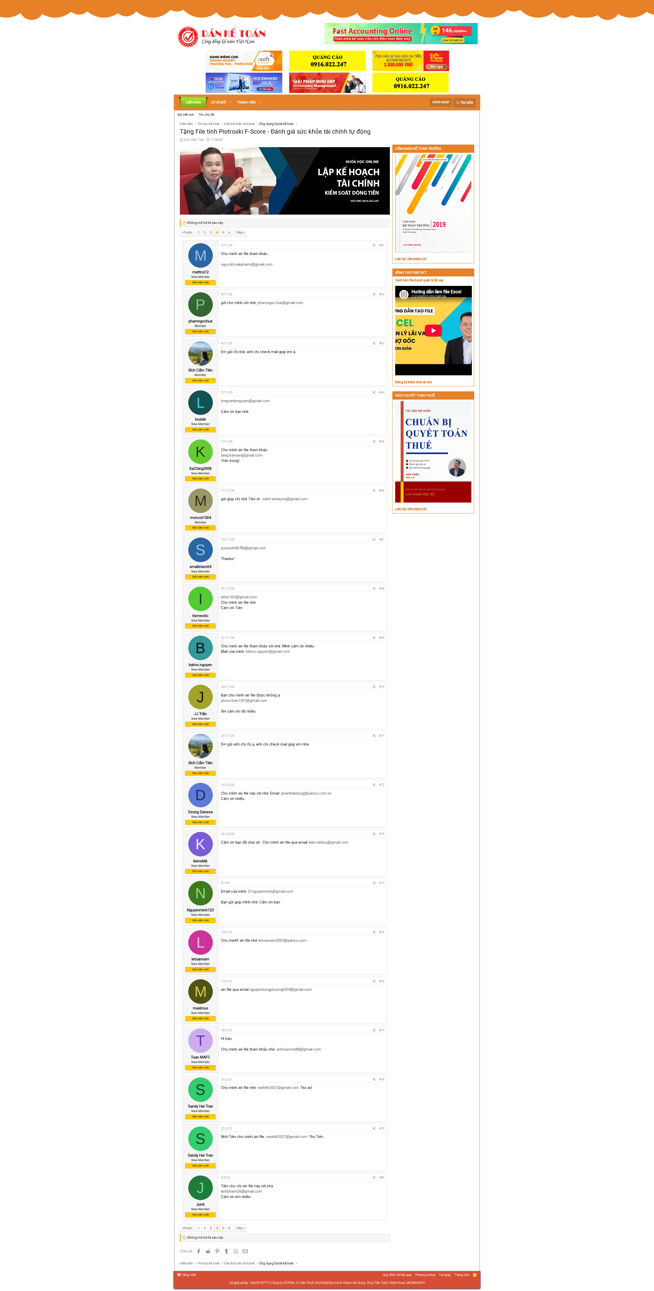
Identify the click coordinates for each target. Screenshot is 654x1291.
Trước (188, 232)
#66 (381, 490)
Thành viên (246, 102)
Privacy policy (425, 1275)
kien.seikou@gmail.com (328, 842)
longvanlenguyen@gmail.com (245, 401)
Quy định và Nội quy (397, 1275)
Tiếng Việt (188, 1275)
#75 (381, 932)
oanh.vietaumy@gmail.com (285, 499)
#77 (381, 1030)
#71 (381, 736)
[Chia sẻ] (374, 245)
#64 (381, 392)
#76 (381, 981)
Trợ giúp (445, 1275)
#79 (381, 1128)
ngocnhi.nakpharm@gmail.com (247, 264)
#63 (381, 343)
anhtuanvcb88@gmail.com (298, 1049)
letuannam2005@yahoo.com (282, 940)
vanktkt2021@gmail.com (278, 1087)
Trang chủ (462, 1275)
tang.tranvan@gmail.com (242, 455)
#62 (381, 294)
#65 (381, 441)
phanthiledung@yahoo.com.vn (306, 793)
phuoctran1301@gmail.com (244, 700)
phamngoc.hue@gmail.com (280, 302)
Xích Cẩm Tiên (193, 140)
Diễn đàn (193, 102)
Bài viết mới (186, 115)
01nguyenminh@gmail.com (270, 891)
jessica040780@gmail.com (243, 548)
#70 (381, 687)
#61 (381, 245)
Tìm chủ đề (206, 115)
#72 (381, 785)
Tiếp (239, 232)
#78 (381, 1079)
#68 (381, 588)
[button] (230, 102)
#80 (381, 1177)
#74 (381, 883)
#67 (381, 539)
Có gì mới (218, 102)
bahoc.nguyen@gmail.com (268, 651)
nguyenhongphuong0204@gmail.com (281, 989)
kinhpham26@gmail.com (241, 1191)
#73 (381, 834)
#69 (381, 637)
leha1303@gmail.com (239, 597)
